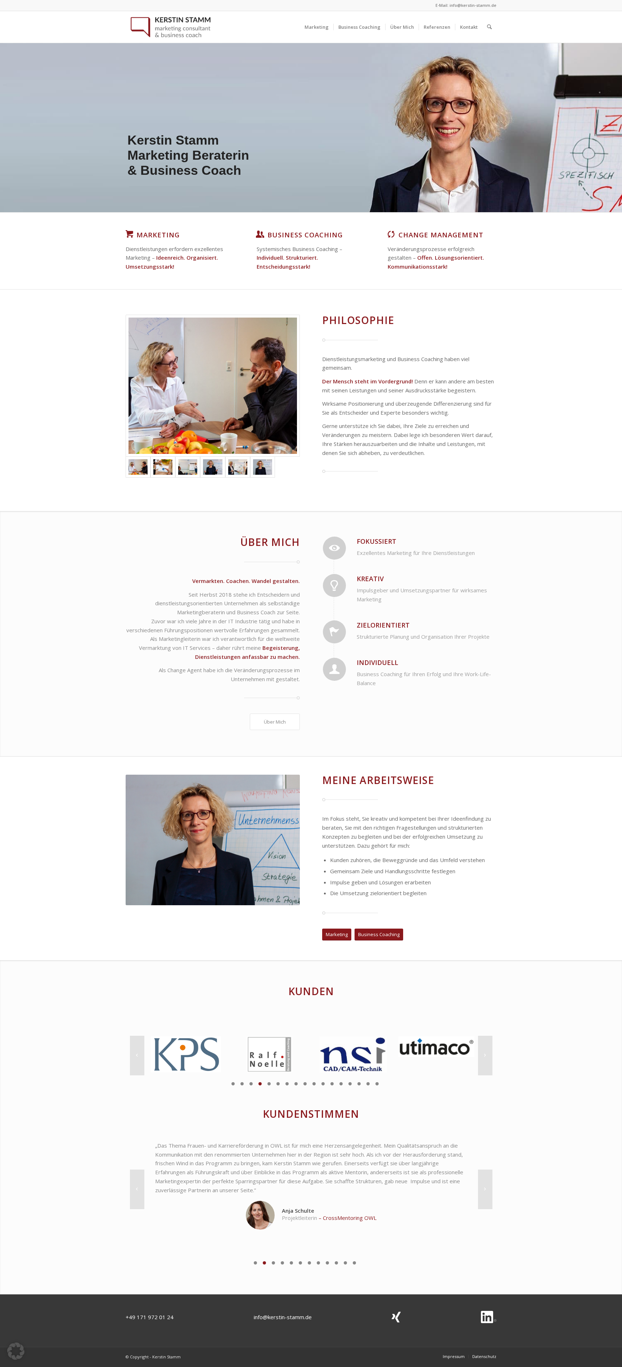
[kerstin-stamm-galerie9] (262, 467)
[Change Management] (391, 234)
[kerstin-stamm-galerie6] (212, 467)
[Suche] (489, 27)
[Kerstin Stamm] (170, 27)
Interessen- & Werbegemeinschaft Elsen (348, 1208)
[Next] (485, 1055)
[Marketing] (129, 234)
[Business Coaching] (260, 234)
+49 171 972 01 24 (149, 1317)
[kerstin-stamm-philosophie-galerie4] (237, 467)
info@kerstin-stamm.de (473, 5)
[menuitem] (316, 27)
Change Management (440, 234)
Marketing (158, 234)
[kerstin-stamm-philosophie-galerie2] (187, 467)
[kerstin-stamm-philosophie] (162, 467)
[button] (16, 1351)
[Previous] (137, 1055)
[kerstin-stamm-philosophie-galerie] (213, 386)
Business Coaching (305, 234)
